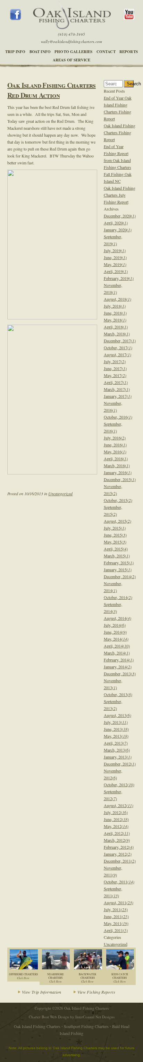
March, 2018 (117, 333)
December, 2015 (120, 479)
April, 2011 (116, 930)
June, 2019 (115, 257)
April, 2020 (116, 222)
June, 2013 (116, 729)
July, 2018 (115, 306)
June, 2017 (115, 368)
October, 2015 (118, 500)
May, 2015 (115, 542)
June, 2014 (115, 632)
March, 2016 (117, 465)
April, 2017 (116, 382)
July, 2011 (116, 909)
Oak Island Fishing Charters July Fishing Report (119, 195)
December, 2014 (120, 576)
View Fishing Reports (96, 992)
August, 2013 (117, 715)
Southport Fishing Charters (86, 1026)
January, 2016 (118, 472)
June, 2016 (115, 444)
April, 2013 (116, 743)
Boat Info (40, 51)
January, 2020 (118, 229)
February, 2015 (119, 562)
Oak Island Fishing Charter (71, 14)
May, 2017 (115, 375)
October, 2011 (119, 881)
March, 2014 (117, 653)
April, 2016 (116, 458)
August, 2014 (117, 618)
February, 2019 (119, 278)
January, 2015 (118, 569)
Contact (106, 51)
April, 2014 (117, 646)
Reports (128, 51)
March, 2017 (117, 389)
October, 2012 (119, 784)
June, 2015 (115, 535)
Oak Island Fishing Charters (37, 1026)
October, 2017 (118, 347)
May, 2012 (116, 826)
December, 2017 (120, 340)
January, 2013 (118, 757)
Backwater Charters (87, 978)
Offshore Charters (23, 976)
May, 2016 (115, 451)
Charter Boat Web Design (49, 1016)
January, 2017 (118, 396)
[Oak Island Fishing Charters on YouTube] (129, 18)
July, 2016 (115, 437)
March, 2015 (117, 555)
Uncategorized (60, 493)
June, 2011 (116, 916)
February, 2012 (119, 847)
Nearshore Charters (55, 978)
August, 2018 (117, 299)
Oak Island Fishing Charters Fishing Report (119, 132)
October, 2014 (118, 597)
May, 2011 (116, 923)
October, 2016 (118, 417)
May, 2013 (116, 736)
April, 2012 (117, 833)
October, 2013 (118, 694)
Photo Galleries (73, 51)
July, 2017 (115, 361)
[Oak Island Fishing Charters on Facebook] (16, 18)
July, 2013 (116, 722)
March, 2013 (117, 750)
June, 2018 (115, 313)
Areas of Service (72, 60)
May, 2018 (115, 320)
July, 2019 (115, 250)
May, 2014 (116, 639)
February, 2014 (119, 659)
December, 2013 (120, 673)
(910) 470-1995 (71, 34)
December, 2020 (120, 216)
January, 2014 (118, 666)
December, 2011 (120, 861)
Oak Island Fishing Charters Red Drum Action (51, 90)
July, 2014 (115, 625)
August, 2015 (117, 521)
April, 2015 (116, 548)
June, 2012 (116, 819)
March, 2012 (117, 840)
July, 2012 (116, 812)
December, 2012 (120, 763)
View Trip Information (41, 992)
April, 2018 (116, 326)
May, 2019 (115, 264)
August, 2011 (118, 902)
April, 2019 (116, 271)
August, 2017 (117, 354)
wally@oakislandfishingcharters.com (71, 41)
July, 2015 (115, 528)
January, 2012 (118, 854)
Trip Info (15, 51)
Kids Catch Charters (119, 978)
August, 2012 (118, 805)
